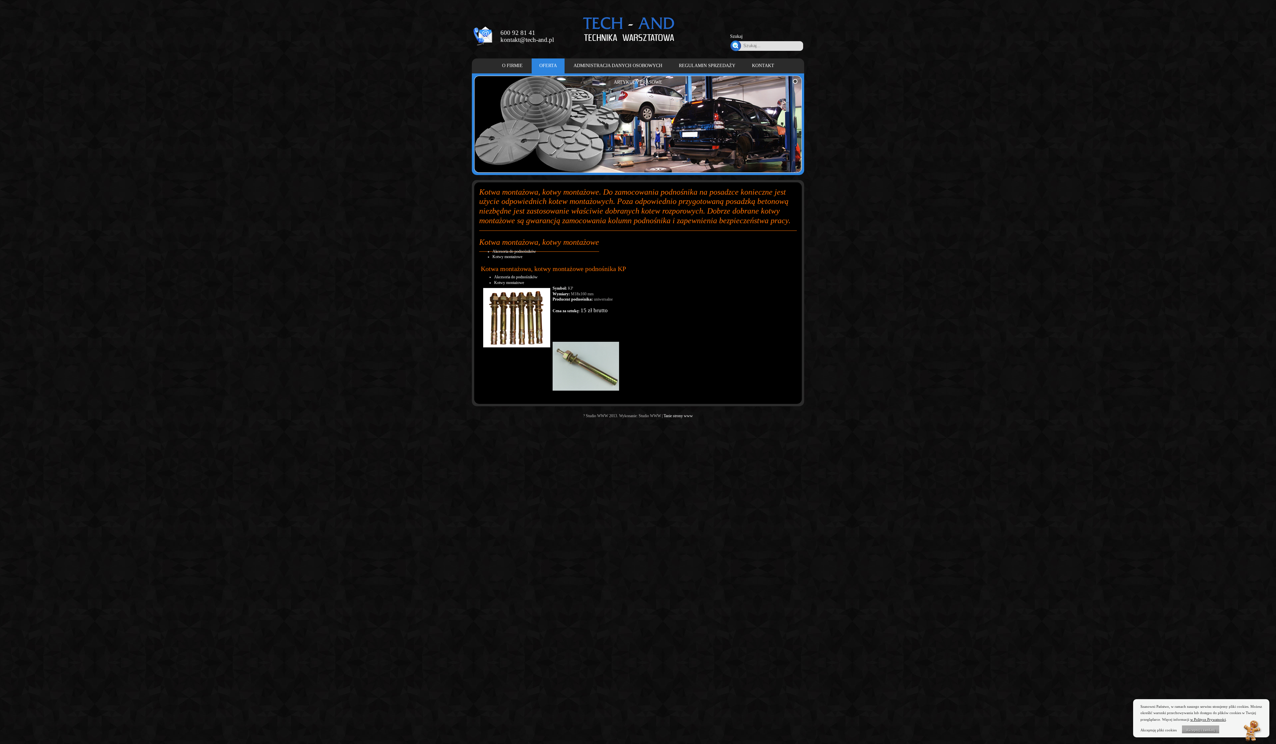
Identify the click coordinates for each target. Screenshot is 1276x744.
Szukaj (736, 36)
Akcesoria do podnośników (514, 251)
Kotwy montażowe (507, 256)
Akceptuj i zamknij (1200, 730)
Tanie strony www (678, 416)
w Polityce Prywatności (1208, 719)
